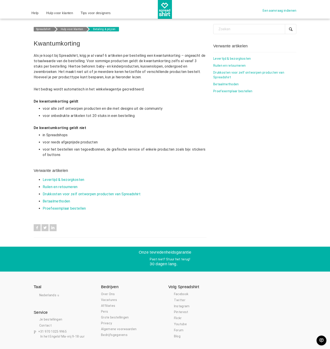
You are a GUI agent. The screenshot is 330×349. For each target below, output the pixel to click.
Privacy (106, 323)
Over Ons (108, 294)
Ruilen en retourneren (60, 187)
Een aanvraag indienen (280, 10)
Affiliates (108, 305)
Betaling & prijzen (104, 29)
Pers (104, 311)
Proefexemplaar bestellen (64, 208)
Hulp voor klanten (59, 13)
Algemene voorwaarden (118, 329)
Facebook (37, 227)
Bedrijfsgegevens (114, 335)
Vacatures (109, 300)
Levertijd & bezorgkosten (63, 180)
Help (34, 13)
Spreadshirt (43, 29)
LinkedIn (53, 227)
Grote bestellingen (115, 317)
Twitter (45, 227)
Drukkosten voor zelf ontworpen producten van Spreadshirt (92, 194)
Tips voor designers (96, 13)
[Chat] (321, 340)
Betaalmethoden (56, 201)
